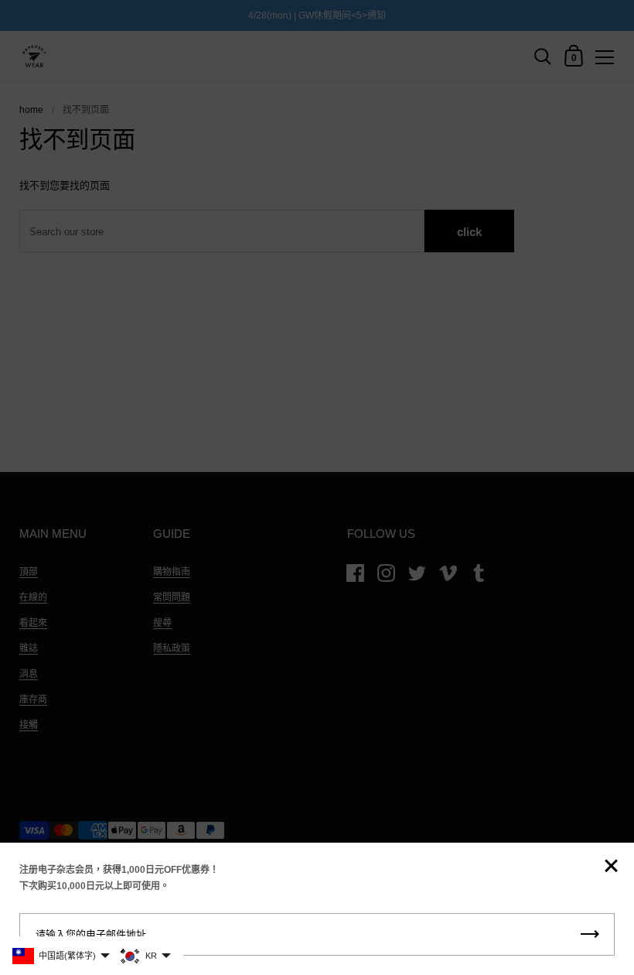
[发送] (590, 934)
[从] (611, 867)
